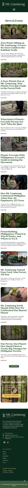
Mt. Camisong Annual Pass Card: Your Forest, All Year (14, 272)
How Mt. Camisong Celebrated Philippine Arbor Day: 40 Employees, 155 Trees (13, 197)
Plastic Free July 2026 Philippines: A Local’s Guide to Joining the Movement (13, 159)
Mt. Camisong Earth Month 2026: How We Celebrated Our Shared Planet (14, 309)
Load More (14, 366)
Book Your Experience (11, 395)
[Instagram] (8, 442)
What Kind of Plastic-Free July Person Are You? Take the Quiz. (13, 121)
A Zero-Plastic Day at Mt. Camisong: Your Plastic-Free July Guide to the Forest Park (13, 85)
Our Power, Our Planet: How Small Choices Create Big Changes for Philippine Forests (14, 347)
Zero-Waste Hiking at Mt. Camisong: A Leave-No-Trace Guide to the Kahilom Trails (14, 46)
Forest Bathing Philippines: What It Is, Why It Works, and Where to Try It (13, 235)
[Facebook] (4, 442)
